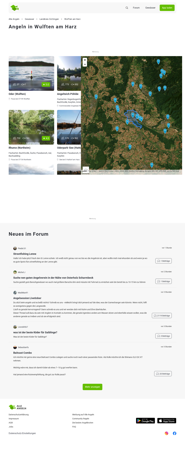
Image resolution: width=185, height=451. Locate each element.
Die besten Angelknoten (82, 423)
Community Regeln (80, 418)
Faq (74, 427)
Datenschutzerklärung (19, 414)
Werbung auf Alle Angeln (83, 414)
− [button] (85, 64)
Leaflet (84, 171)
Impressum (14, 418)
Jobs (11, 427)
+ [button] (85, 60)
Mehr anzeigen (92, 386)
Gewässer (150, 7)
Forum (136, 7)
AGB (11, 423)
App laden (167, 7)
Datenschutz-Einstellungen (22, 433)
